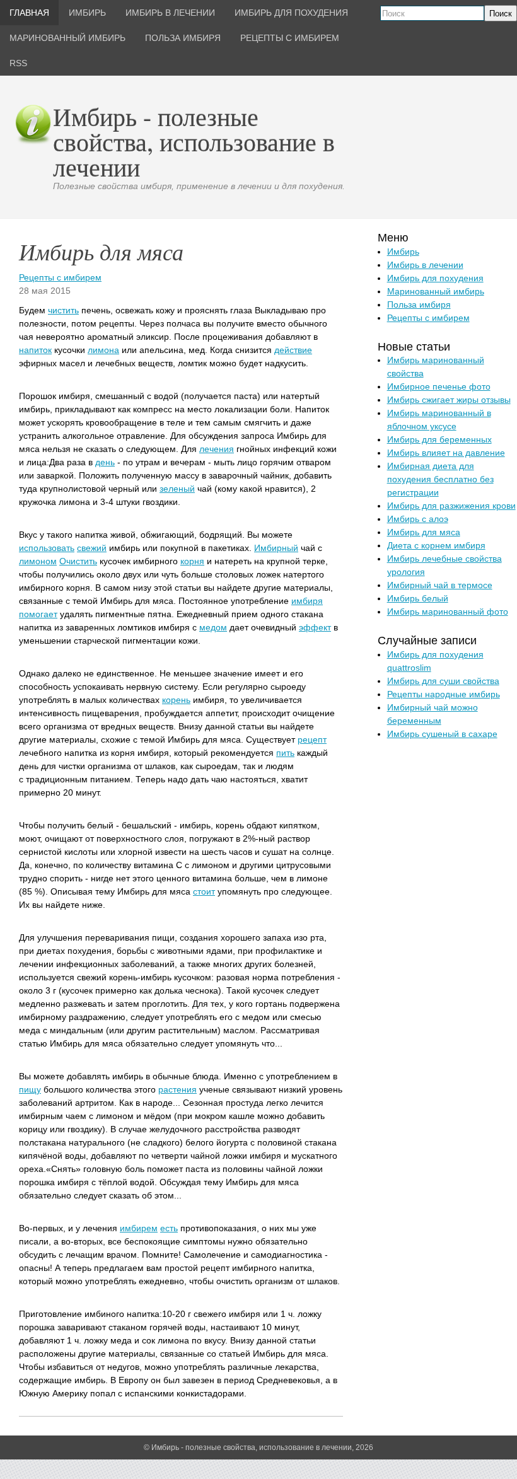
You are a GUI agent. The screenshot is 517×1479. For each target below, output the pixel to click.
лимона (103, 350)
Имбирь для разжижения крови (451, 506)
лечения (216, 449)
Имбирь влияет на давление (446, 453)
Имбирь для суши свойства (443, 681)
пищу (30, 1089)
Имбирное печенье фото (439, 386)
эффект (315, 627)
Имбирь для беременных (439, 439)
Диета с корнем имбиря (436, 545)
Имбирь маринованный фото (447, 611)
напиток (35, 350)
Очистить (78, 561)
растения (177, 1089)
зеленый (177, 489)
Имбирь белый (417, 598)
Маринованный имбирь (435, 291)
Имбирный (276, 548)
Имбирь (403, 251)
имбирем (139, 1228)
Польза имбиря (419, 304)
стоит (204, 891)
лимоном (38, 561)
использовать (46, 548)
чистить (63, 310)
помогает (38, 614)
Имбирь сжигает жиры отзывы (449, 400)
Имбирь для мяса (423, 532)
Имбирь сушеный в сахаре (442, 734)
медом (213, 627)
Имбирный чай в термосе (439, 585)
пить (285, 753)
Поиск (500, 13)
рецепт (312, 739)
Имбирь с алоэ (417, 519)
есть (169, 1228)
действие (293, 350)
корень (176, 700)
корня (192, 561)
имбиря (307, 601)
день (105, 462)
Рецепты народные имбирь (443, 694)
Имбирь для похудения (435, 278)
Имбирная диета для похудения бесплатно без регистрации (440, 479)
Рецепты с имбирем (60, 277)
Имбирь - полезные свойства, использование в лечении (194, 141)
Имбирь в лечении (425, 265)
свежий (92, 548)
